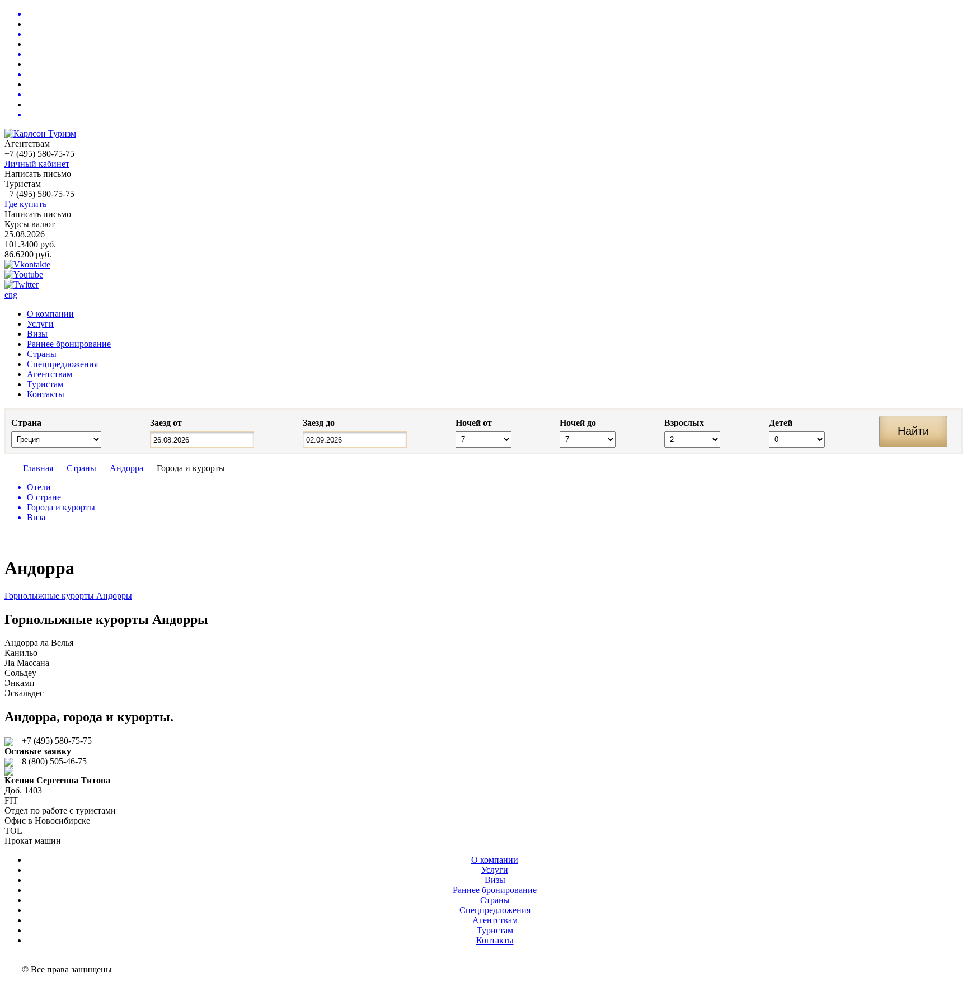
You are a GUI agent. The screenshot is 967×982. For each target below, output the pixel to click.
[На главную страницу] (7, 468)
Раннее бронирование (69, 344)
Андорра (126, 468)
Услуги (40, 323)
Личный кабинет (36, 163)
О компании (50, 313)
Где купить (25, 204)
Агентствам (49, 374)
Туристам (45, 384)
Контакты (45, 394)
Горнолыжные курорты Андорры (68, 595)
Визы (37, 334)
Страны (42, 354)
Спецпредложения (62, 364)
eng (10, 294)
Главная (38, 468)
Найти (913, 431)
